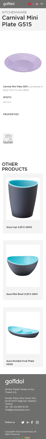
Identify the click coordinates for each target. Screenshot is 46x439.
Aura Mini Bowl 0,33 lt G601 (22, 294)
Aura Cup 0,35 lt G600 (19, 227)
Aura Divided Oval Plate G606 (20, 363)
